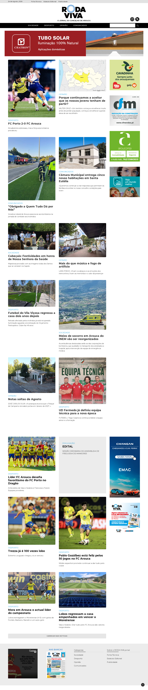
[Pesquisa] (137, 25)
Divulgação (68, 443)
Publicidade (63, 1)
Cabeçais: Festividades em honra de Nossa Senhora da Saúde (31, 257)
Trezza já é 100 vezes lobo (26, 551)
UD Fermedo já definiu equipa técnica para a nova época (80, 412)
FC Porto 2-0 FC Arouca (24, 123)
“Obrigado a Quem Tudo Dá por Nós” (30, 208)
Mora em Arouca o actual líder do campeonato (29, 611)
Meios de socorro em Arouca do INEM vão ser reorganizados (81, 337)
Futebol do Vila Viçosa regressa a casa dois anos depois (31, 314)
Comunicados (80, 25)
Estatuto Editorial (50, 1)
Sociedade (33, 25)
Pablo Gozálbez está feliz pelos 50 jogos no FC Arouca (81, 557)
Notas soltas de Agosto (24, 399)
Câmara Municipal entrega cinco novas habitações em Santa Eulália (82, 178)
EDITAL (67, 446)
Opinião (64, 25)
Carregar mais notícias (57, 636)
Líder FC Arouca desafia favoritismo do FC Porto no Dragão (27, 480)
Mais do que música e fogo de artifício (80, 265)
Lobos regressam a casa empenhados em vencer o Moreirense (77, 617)
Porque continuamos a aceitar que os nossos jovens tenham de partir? (82, 101)
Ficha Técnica (36, 1)
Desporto (49, 25)
